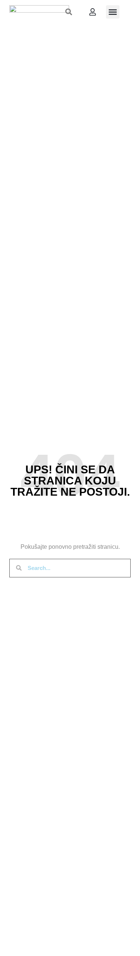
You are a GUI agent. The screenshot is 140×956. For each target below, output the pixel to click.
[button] (69, 12)
